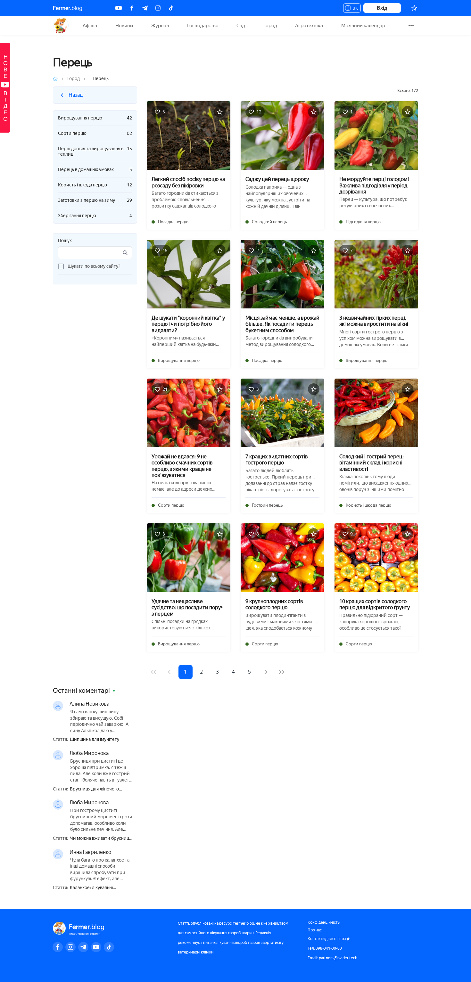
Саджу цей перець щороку (277, 179)
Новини (124, 26)
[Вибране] (414, 8)
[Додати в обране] (220, 112)
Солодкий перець (269, 221)
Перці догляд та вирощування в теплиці (95, 151)
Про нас (315, 930)
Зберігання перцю (95, 215)
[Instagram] (158, 8)
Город (270, 26)
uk (353, 9)
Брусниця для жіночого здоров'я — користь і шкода (99, 789)
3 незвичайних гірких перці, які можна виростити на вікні (373, 321)
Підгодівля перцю (363, 221)
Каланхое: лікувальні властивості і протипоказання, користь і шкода (101, 888)
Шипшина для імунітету (94, 739)
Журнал (160, 26)
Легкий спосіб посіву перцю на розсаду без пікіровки (188, 182)
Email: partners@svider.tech (332, 958)
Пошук (65, 240)
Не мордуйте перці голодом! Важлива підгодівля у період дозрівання (374, 185)
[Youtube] (118, 8)
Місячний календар (363, 26)
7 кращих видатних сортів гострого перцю (276, 460)
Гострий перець (267, 505)
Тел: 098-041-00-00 (325, 948)
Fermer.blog (61, 26)
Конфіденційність (324, 922)
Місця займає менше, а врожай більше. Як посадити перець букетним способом (282, 324)
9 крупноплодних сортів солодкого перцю (274, 604)
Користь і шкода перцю (95, 185)
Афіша (90, 26)
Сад (240, 26)
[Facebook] (131, 8)
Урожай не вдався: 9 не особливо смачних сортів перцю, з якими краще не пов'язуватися (182, 466)
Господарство (203, 26)
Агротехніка (309, 26)
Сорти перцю (95, 133)
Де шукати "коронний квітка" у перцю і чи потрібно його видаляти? (188, 324)
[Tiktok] (171, 8)
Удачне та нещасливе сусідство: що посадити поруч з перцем (188, 607)
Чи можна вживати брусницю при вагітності (101, 838)
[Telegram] (145, 8)
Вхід (382, 8)
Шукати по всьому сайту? (94, 266)
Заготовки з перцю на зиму (95, 200)
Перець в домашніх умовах (95, 169)
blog (67, 8)
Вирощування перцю (95, 118)
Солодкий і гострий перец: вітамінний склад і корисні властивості (371, 463)
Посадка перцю (173, 221)
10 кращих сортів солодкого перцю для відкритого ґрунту (374, 604)
